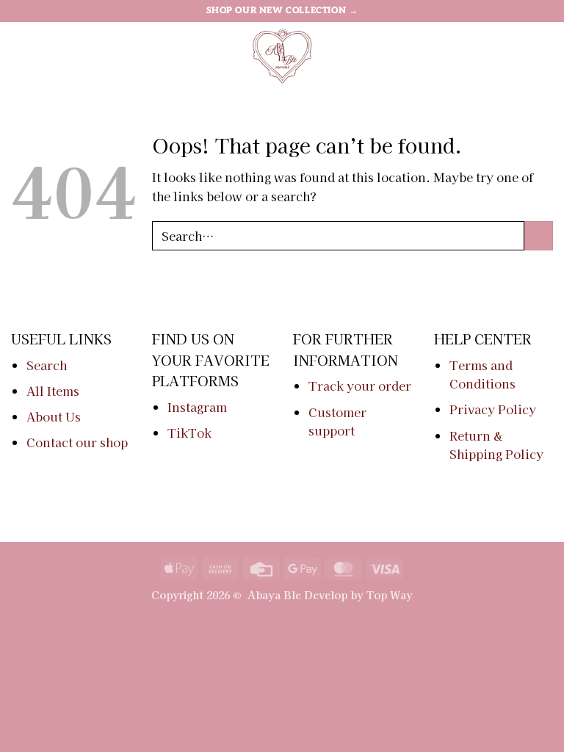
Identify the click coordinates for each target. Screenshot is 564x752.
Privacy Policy (492, 409)
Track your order (359, 385)
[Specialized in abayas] (282, 55)
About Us (53, 416)
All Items (52, 391)
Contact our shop (77, 442)
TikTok (189, 432)
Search (46, 365)
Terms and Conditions (482, 374)
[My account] (520, 55)
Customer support (337, 421)
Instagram (197, 407)
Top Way (389, 594)
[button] (20, 55)
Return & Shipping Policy (496, 445)
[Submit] (538, 235)
